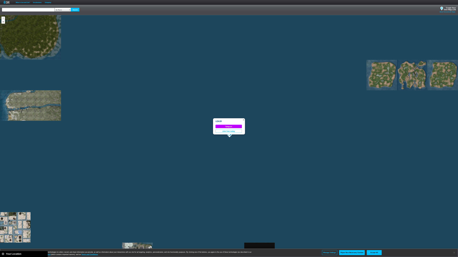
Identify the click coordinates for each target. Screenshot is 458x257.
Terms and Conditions (89, 254)
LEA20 (219, 121)
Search (75, 10)
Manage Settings (329, 252)
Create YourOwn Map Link (450, 9)
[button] (243, 119)
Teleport (228, 126)
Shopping (48, 2)
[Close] (454, 252)
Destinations (37, 2)
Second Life (7, 2)
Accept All (374, 252)
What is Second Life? (23, 2)
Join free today (228, 131)
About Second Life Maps (447, 12)
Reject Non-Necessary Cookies (352, 252)
